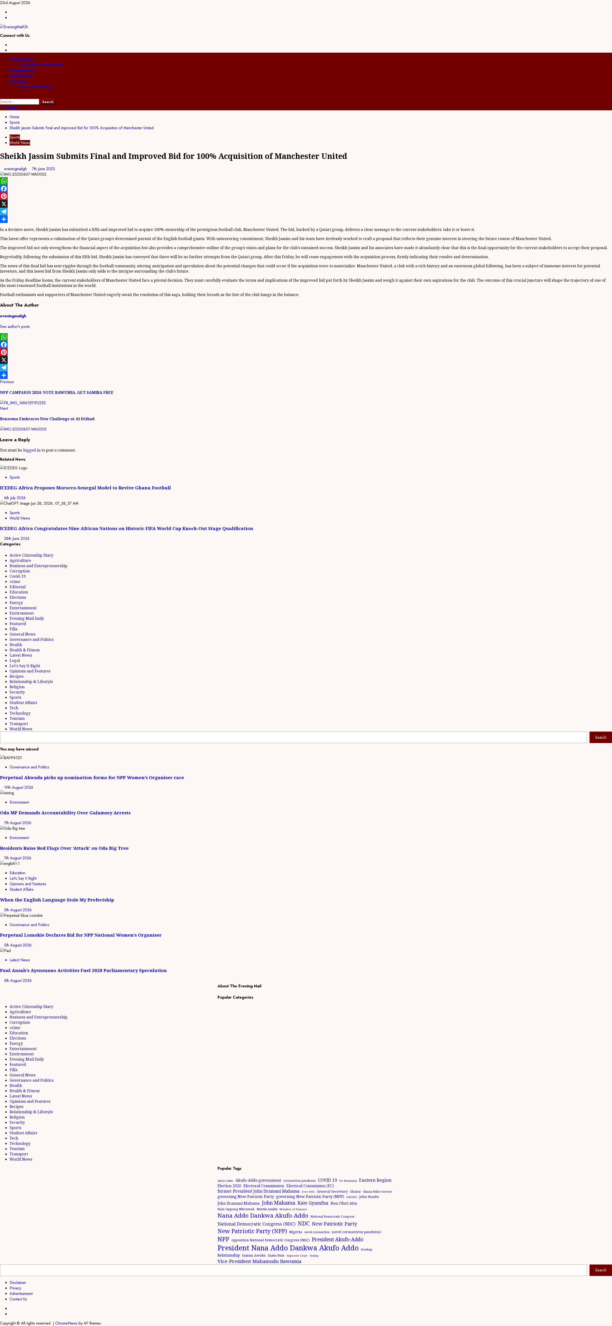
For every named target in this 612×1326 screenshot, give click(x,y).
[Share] (306, 219)
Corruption (20, 571)
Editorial (18, 586)
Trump (314, 1255)
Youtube (11, 107)
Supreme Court (297, 1255)
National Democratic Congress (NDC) (256, 1224)
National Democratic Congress (333, 1216)
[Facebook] (306, 188)
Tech (14, 708)
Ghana (355, 1191)
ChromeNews (66, 1323)
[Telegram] (306, 211)
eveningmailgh (16, 169)
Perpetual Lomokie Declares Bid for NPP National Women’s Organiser (81, 935)
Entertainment (22, 70)
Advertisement (21, 1293)
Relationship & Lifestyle (31, 681)
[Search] (1, 96)
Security (17, 692)
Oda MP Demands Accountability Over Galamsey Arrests (65, 813)
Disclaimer (18, 1282)
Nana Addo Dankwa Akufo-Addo (263, 1215)
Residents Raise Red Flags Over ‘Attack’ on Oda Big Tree (64, 848)
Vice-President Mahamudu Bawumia (259, 1261)
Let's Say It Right (25, 665)
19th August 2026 (18, 787)
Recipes (16, 676)
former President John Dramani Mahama (259, 1191)
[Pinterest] (306, 196)
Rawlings (366, 1249)
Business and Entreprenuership (38, 565)
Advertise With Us (36, 87)
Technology (20, 713)
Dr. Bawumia (348, 1180)
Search (601, 737)
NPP (223, 1239)
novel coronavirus (317, 1232)
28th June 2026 (16, 538)
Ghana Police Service (377, 1192)
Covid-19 (18, 576)
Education (19, 592)
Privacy (15, 1288)
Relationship (229, 1255)
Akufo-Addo (225, 1180)
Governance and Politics (41, 64)
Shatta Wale (276, 1255)
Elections (18, 597)
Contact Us (18, 1299)
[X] (306, 204)
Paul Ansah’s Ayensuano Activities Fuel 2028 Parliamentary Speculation (83, 970)
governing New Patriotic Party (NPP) (310, 1196)
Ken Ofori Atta (344, 1203)
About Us (18, 81)
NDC (304, 1223)
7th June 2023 (43, 169)
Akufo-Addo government (258, 1180)
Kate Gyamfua (312, 1203)
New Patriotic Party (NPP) (252, 1231)
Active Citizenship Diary (31, 555)
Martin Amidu (267, 1209)
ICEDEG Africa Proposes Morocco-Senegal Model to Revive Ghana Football (85, 488)
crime (15, 581)
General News (23, 59)
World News (21, 75)
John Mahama (278, 1202)
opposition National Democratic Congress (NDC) (270, 1240)
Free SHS (308, 1191)
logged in (31, 450)
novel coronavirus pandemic (356, 1231)
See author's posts (15, 326)
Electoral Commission (263, 1185)
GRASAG (351, 1197)
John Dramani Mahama (239, 1203)
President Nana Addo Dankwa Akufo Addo (288, 1248)
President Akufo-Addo (337, 1239)
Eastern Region (375, 1180)
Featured (18, 623)
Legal (15, 660)
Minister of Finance (293, 1209)
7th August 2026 (17, 823)
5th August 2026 (18, 910)
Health (16, 644)
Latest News (21, 655)
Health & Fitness (25, 650)
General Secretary (332, 1191)
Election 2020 (229, 1185)
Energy (16, 602)
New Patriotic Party (334, 1223)
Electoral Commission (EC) (310, 1185)
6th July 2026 (15, 498)
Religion (17, 686)
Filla (13, 629)
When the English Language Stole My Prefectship (57, 900)
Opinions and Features (30, 671)
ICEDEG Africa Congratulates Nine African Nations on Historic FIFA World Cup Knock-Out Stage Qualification (126, 528)
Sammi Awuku (254, 1255)
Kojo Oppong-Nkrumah (236, 1209)
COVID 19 (327, 1180)
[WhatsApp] (306, 181)
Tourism (17, 718)
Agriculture (20, 560)
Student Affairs (23, 702)
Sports (15, 137)
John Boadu (369, 1196)
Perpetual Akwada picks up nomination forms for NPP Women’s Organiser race (92, 777)
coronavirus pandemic (299, 1181)
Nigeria (295, 1231)
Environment (22, 613)
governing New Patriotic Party (246, 1196)
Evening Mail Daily (27, 618)
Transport (19, 723)
